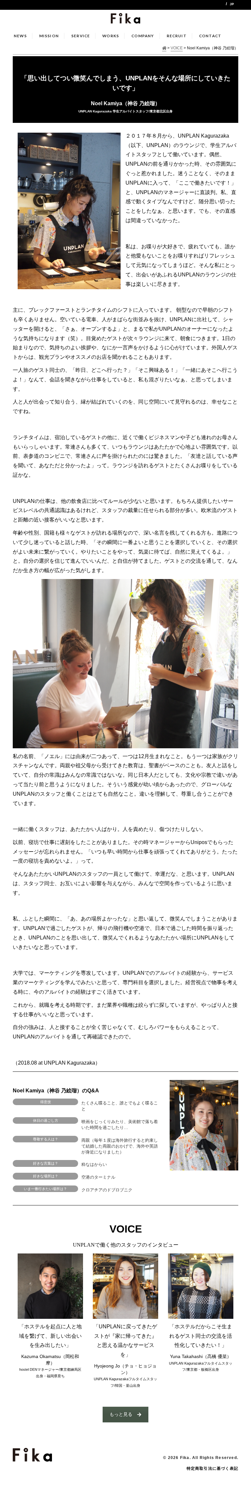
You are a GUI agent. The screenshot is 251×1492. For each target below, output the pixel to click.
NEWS (20, 36)
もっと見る (120, 1414)
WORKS (110, 36)
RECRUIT (177, 36)
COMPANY (142, 36)
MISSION (49, 36)
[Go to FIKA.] (164, 48)
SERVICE (80, 36)
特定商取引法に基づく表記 (212, 1468)
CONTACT (210, 36)
